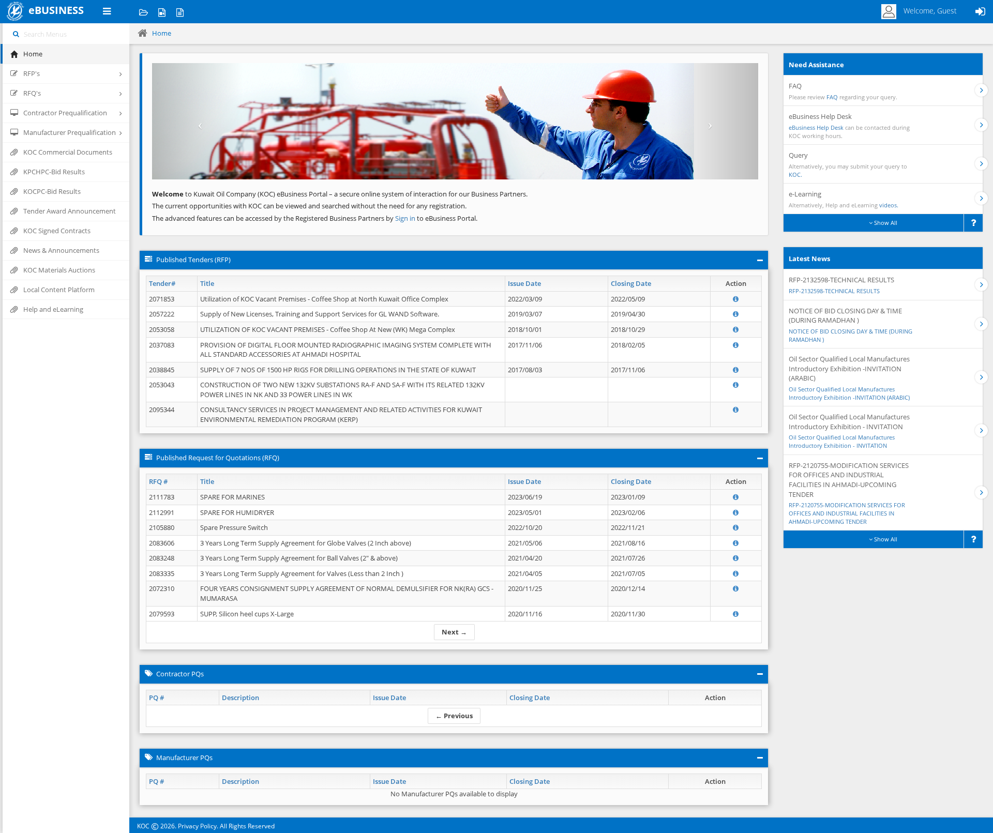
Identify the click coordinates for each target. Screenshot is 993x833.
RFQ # (158, 481)
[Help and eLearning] (162, 11)
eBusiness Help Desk (816, 127)
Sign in (406, 218)
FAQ (832, 97)
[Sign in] (980, 11)
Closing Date (631, 283)
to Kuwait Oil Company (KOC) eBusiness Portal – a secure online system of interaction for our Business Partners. (340, 194)
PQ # (156, 697)
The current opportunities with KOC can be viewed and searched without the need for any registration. (309, 205)
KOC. (795, 174)
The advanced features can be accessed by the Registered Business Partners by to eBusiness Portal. (314, 218)
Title (207, 283)
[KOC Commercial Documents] (143, 11)
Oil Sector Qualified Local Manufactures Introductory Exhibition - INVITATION (842, 441)
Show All (884, 222)
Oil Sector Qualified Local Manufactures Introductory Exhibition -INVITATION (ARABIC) (849, 393)
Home (161, 33)
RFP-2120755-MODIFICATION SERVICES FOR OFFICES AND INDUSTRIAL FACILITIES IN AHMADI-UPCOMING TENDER (847, 513)
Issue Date (524, 283)
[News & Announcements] (180, 11)
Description (240, 697)
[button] (197, 121)
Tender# (162, 283)
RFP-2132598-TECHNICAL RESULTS (834, 291)
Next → (454, 632)
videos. (888, 205)
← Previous (454, 715)
